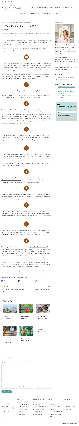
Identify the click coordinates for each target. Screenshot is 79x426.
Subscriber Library (68, 7)
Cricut (51, 403)
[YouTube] (11, 1)
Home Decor (37, 404)
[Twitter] (5, 1)
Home (32, 7)
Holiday (52, 409)
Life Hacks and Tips (39, 409)
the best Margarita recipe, (16, 78)
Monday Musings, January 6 (43, 288)
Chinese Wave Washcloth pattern (11, 180)
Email (21, 386)
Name (4, 386)
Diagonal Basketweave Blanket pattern (15, 194)
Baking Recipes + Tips (24, 404)
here (63, 63)
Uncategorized (9, 22)
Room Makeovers (39, 414)
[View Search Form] (76, 7)
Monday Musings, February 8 (8, 340)
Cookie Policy (25, 423)
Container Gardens (70, 406)
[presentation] (10, 308)
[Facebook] (2, 1)
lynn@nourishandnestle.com (63, 59)
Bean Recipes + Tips (23, 406)
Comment (4, 362)
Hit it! (66, 118)
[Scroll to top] (3, 421)
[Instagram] (8, 1)
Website (38, 386)
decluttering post (6, 215)
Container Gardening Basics (32, 91)
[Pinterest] (14, 1)
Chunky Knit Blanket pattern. (38, 247)
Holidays (36, 403)
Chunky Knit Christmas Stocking (14, 135)
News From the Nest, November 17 (42, 331)
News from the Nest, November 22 (42, 318)
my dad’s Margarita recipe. (33, 63)
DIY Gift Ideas (53, 404)
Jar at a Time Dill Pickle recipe (29, 109)
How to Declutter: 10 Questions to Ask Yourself (12, 289)
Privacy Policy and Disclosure (11, 423)
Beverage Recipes (23, 407)
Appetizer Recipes (23, 403)
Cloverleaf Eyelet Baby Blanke (13, 154)
